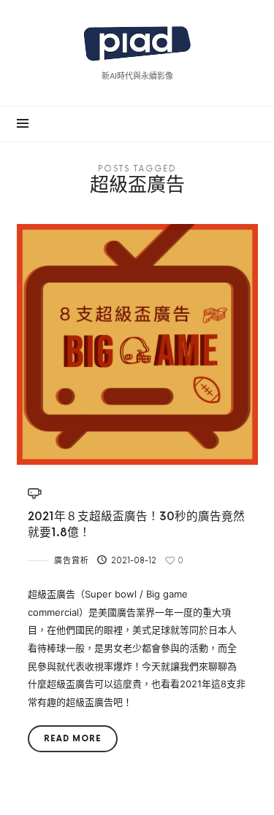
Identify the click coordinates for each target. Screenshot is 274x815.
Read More (73, 738)
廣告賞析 (71, 560)
